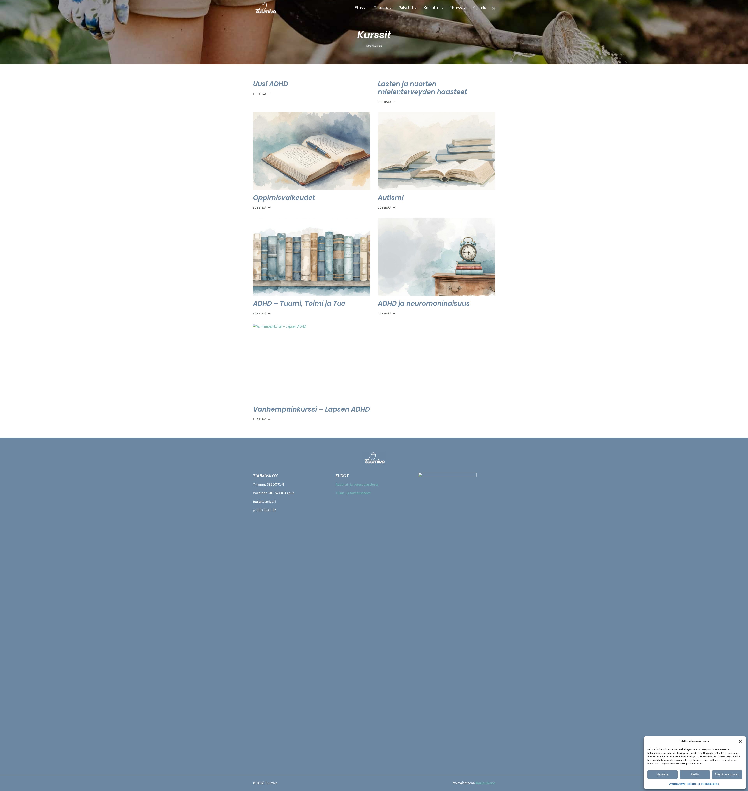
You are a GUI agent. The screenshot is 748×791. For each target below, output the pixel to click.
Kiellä (695, 774)
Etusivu (361, 7)
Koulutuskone (485, 783)
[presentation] (311, 151)
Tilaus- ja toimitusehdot (353, 493)
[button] (740, 741)
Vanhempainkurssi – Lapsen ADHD (311, 409)
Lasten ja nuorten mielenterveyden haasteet (422, 88)
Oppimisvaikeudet (284, 197)
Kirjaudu (479, 7)
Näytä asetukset (727, 774)
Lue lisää (262, 94)
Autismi (391, 197)
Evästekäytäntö (677, 783)
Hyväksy (663, 774)
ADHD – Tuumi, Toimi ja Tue (299, 303)
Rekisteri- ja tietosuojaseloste (703, 783)
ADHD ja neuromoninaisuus (424, 303)
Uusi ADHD (270, 84)
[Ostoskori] (493, 8)
